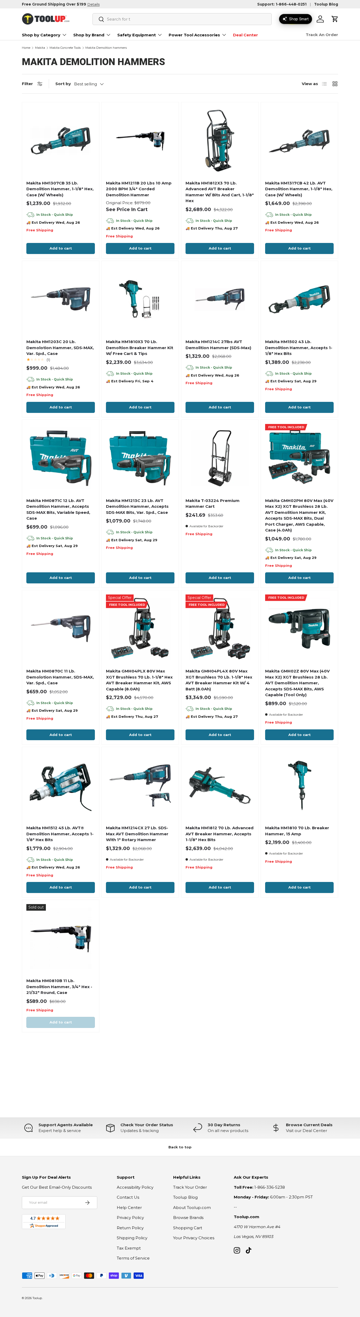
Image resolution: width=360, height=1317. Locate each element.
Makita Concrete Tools (65, 47)
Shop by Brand (88, 34)
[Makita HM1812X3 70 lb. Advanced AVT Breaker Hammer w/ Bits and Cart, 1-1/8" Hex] (220, 141)
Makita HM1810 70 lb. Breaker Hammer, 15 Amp (297, 830)
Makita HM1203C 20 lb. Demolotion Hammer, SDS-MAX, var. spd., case (60, 347)
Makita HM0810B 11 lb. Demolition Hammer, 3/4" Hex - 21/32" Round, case (59, 986)
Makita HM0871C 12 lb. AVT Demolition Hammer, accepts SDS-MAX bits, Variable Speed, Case (58, 509)
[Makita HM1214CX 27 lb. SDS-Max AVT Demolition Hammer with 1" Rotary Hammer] (140, 785)
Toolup (37, 1298)
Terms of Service (133, 1258)
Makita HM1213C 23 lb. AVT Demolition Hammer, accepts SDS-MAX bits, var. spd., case (137, 506)
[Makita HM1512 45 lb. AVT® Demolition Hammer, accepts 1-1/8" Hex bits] (60, 785)
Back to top (180, 1147)
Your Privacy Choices (193, 1237)
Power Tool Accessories (194, 34)
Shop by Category (41, 34)
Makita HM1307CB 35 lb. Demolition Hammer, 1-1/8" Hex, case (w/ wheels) (60, 189)
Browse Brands (188, 1217)
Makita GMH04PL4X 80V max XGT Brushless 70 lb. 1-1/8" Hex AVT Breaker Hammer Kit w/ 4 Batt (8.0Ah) (219, 680)
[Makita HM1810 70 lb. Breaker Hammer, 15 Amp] (299, 785)
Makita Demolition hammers (106, 47)
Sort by (63, 83)
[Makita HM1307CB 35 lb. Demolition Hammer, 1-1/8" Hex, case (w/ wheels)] (60, 141)
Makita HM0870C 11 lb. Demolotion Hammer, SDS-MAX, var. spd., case (60, 677)
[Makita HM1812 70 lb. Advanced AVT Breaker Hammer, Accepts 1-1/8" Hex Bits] (220, 785)
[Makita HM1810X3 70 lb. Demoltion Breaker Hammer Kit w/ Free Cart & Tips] (140, 299)
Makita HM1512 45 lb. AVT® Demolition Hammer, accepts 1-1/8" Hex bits (60, 833)
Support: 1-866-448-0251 (282, 4)
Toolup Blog (326, 4)
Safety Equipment (136, 34)
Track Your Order (190, 1187)
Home (26, 47)
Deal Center (245, 34)
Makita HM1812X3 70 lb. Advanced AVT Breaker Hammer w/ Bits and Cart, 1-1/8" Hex (220, 192)
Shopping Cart (187, 1227)
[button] (335, 19)
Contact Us (128, 1197)
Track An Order (322, 34)
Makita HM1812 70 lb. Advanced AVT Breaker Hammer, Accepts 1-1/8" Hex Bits (220, 833)
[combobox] (182, 19)
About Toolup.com (192, 1207)
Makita (40, 47)
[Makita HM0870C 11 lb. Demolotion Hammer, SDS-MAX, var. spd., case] (60, 629)
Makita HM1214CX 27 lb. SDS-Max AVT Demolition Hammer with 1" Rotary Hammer (137, 833)
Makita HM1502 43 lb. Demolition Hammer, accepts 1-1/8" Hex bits (298, 347)
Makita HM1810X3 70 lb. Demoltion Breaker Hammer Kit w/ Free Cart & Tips (139, 347)
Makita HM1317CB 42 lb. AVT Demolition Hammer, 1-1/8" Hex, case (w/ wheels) (298, 189)
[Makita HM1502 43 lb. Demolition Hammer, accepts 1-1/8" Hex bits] (299, 299)
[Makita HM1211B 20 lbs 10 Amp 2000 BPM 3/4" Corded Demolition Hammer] (140, 141)
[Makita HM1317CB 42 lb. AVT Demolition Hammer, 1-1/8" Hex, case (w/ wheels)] (299, 141)
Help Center (129, 1207)
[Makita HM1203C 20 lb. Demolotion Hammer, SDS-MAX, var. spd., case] (60, 299)
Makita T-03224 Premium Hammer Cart (213, 503)
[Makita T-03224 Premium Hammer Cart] (220, 458)
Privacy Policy (130, 1217)
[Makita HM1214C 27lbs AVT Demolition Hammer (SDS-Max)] (220, 299)
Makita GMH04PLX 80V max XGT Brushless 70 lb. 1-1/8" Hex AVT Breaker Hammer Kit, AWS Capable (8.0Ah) (139, 680)
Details (93, 4)
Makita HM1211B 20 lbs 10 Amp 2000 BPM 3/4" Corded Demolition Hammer (139, 189)
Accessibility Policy (135, 1187)
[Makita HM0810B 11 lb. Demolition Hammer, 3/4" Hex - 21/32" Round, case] (60, 938)
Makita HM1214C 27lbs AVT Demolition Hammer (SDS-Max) (218, 344)
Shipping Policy (132, 1237)
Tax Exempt (129, 1248)
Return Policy (130, 1227)
